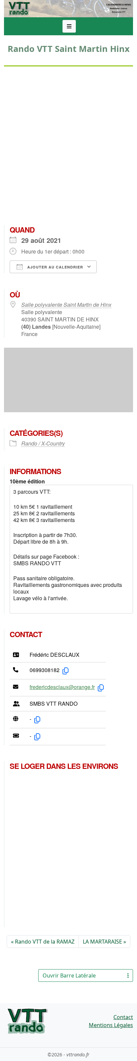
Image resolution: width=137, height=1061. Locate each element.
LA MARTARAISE (102, 941)
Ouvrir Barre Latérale (69, 975)
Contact (123, 1017)
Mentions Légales (111, 1025)
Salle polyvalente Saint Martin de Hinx (66, 304)
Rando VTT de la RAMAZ (44, 941)
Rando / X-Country (43, 443)
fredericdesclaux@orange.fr (62, 687)
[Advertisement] (68, 148)
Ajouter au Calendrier (54, 267)
